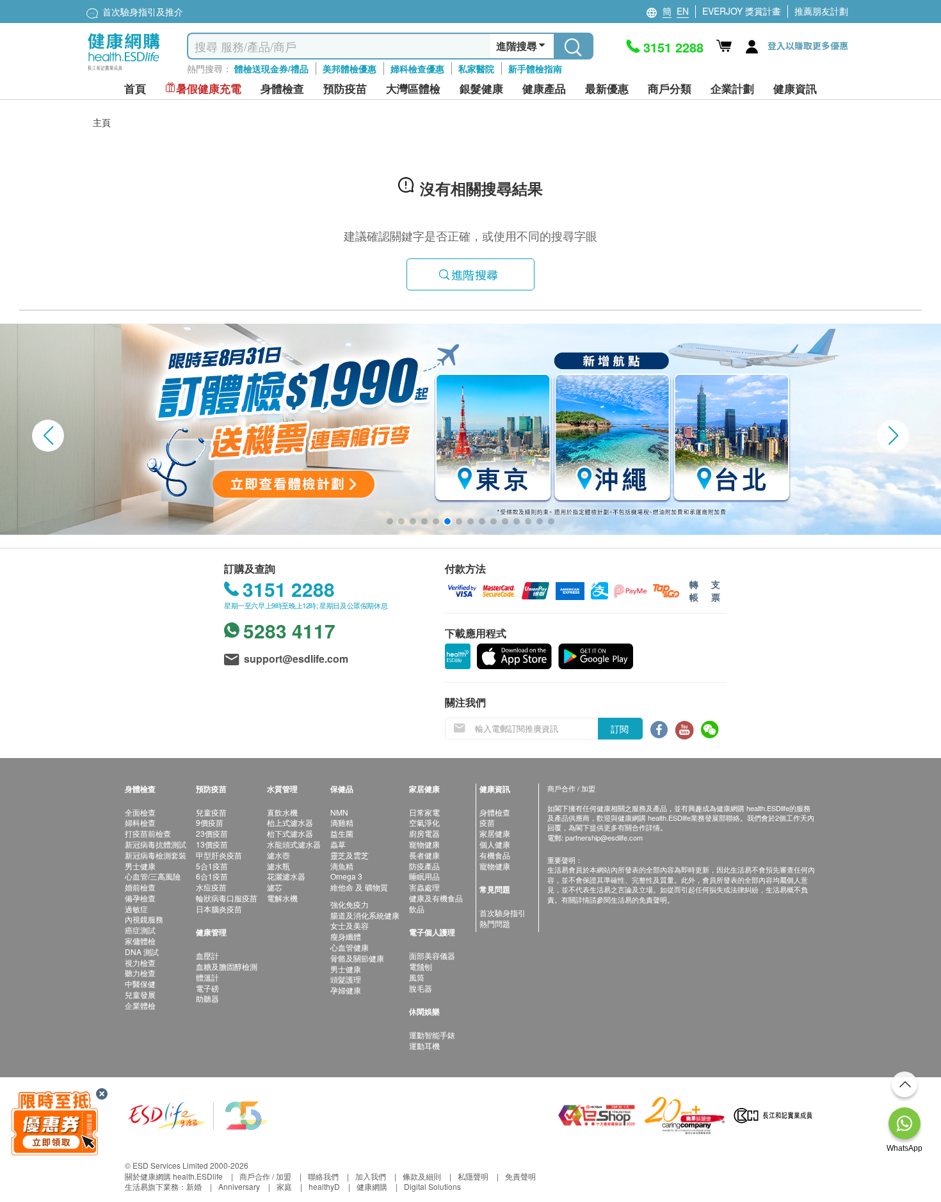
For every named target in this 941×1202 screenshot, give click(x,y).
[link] (198, 1114)
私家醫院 (476, 68)
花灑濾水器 (286, 876)
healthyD (324, 1186)
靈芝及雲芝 (349, 855)
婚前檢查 (140, 887)
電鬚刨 (420, 966)
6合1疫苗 (212, 876)
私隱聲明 (473, 1176)
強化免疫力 (349, 904)
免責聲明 (520, 1176)
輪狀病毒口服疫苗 (226, 897)
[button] (48, 436)
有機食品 (494, 855)
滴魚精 (341, 865)
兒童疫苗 (211, 812)
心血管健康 (349, 947)
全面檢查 (140, 812)
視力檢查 (140, 962)
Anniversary (239, 1186)
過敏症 (136, 908)
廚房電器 (424, 833)
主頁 (102, 122)
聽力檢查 (140, 972)
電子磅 (207, 988)
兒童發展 (140, 994)
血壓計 (207, 955)
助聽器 (207, 998)
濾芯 (274, 887)
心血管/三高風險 (153, 876)
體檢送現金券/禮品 (271, 68)
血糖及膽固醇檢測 (226, 966)
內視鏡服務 (144, 918)
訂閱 (620, 728)
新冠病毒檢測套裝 (155, 855)
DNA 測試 (142, 951)
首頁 (135, 88)
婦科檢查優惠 (417, 68)
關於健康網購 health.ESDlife (174, 1176)
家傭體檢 (140, 940)
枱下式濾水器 (290, 833)
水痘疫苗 (211, 887)
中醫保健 (140, 983)
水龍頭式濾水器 (294, 844)
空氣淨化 (424, 822)
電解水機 (282, 897)
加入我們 (370, 1176)
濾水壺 (278, 855)
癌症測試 (140, 929)
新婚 (194, 1186)
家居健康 (494, 833)
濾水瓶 (278, 865)
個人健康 (494, 844)
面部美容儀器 (432, 955)
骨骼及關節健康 (357, 958)
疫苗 (487, 822)
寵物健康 (424, 844)
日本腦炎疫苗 (219, 908)
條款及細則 (422, 1176)
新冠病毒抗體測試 (155, 844)
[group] (470, 429)
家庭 (284, 1186)
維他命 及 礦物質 (359, 887)
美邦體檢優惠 (349, 68)
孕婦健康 (345, 990)
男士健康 (140, 865)
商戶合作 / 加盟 (265, 1176)
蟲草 (338, 844)
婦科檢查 (140, 822)
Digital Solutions (432, 1186)
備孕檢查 (140, 897)
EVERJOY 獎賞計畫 (741, 10)
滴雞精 (341, 822)
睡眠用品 (424, 876)
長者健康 (424, 855)
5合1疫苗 (212, 865)
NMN (339, 812)
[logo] (123, 71)
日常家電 (424, 812)
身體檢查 (494, 812)
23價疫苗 (212, 833)
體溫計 (207, 977)
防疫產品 (424, 865)
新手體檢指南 (535, 68)
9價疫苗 (209, 822)
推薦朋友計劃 (821, 10)
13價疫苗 (212, 844)
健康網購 (372, 1186)
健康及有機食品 (436, 897)
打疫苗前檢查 (148, 833)
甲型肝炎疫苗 (219, 855)
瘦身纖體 (345, 936)
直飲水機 (282, 812)
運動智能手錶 (432, 1034)
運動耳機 (424, 1045)
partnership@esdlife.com (604, 837)
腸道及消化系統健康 (364, 915)
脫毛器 (420, 988)
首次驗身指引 (502, 912)
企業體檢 (140, 1005)
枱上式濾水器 (290, 822)
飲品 (416, 908)
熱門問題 (494, 923)
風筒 (416, 977)
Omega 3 (346, 876)
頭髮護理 (345, 979)
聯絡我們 (323, 1176)
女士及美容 (349, 925)
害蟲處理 (424, 887)
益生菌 (341, 833)
